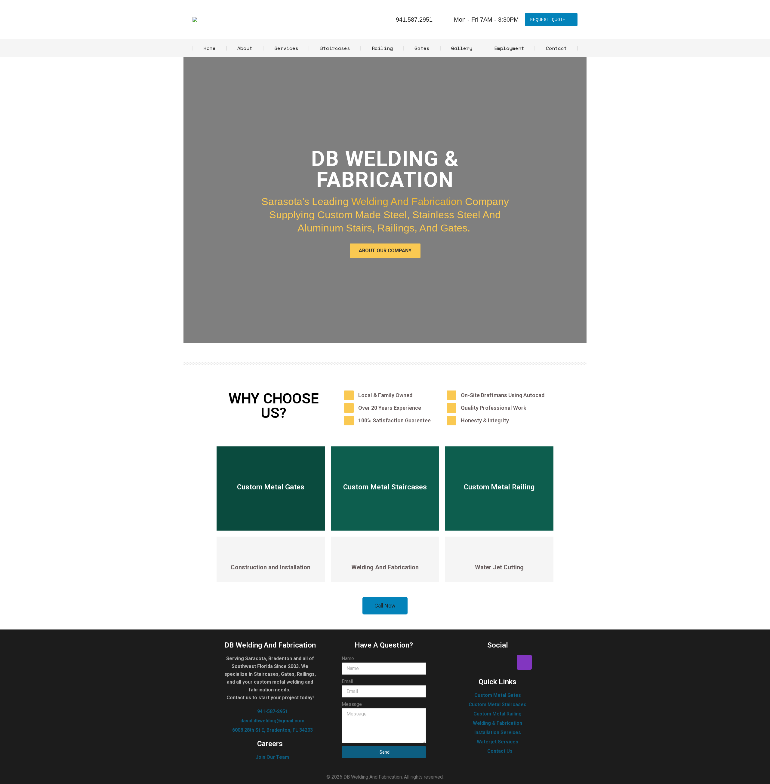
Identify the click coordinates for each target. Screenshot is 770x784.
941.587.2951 (414, 19)
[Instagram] (524, 662)
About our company (385, 250)
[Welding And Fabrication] (385, 553)
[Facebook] (471, 662)
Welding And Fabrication (406, 201)
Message (352, 704)
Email (347, 681)
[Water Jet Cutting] (499, 553)
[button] (385, 347)
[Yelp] (488, 662)
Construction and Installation (270, 567)
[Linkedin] (506, 662)
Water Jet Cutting (499, 567)
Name (348, 658)
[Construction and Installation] (270, 553)
